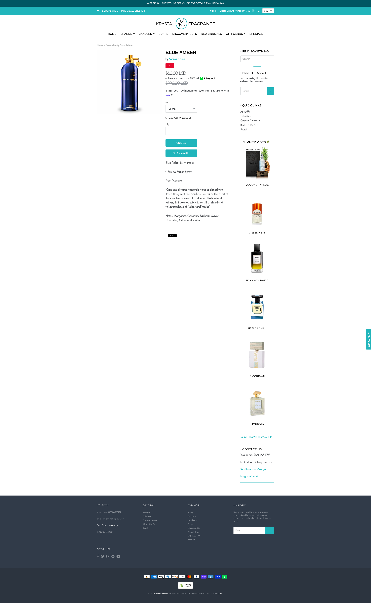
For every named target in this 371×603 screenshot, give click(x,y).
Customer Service (248, 120)
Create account (227, 10)
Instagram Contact (249, 476)
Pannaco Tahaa (257, 280)
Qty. (168, 124)
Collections (245, 116)
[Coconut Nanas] (257, 163)
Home (112, 33)
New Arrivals (211, 33)
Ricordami (257, 376)
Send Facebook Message (253, 469)
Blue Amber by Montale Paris (119, 45)
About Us (245, 111)
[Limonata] (257, 402)
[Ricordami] (257, 355)
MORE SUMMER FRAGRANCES (256, 437)
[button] (181, 153)
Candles (145, 33)
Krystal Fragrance (161, 593)
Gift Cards (234, 33)
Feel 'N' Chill (257, 328)
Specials (256, 33)
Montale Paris (177, 59)
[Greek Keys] (257, 211)
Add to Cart (181, 143)
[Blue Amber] (185, 23)
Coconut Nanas (257, 184)
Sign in (213, 10)
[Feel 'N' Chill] (257, 307)
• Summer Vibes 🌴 (255, 142)
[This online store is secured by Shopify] (185, 587)
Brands (126, 33)
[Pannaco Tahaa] (257, 259)
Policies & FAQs (247, 125)
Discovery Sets (184, 33)
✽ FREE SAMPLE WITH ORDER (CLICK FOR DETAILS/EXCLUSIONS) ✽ (185, 3)
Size (167, 102)
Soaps (163, 33)
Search (243, 129)
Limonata (257, 424)
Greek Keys (257, 232)
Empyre (219, 593)
